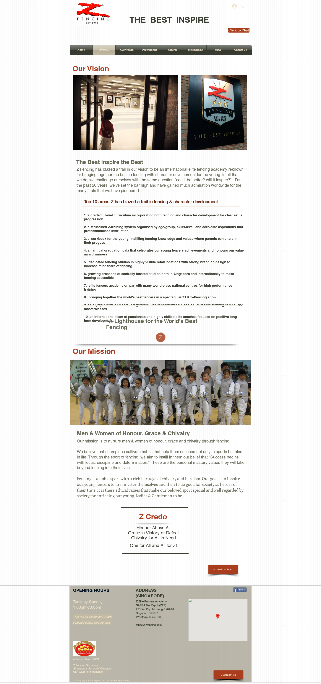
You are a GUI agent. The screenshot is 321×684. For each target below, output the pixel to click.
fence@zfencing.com (149, 624)
